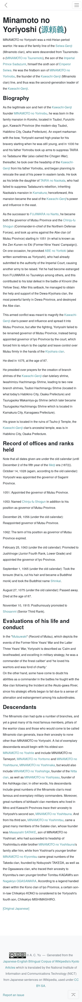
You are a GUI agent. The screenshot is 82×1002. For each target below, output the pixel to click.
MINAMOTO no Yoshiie (18, 753)
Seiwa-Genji (63, 45)
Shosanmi (10, 611)
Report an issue (13, 995)
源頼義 (52, 28)
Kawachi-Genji (51, 76)
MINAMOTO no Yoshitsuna (53, 814)
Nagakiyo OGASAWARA (19, 881)
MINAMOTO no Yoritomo (33, 759)
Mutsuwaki (19, 636)
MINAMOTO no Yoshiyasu (42, 777)
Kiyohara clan (54, 351)
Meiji (52, 465)
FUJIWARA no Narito (44, 214)
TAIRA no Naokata (52, 180)
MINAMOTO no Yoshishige (32, 771)
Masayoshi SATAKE (22, 832)
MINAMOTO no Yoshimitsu (45, 820)
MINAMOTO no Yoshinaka (37, 765)
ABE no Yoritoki (55, 250)
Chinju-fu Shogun (34, 501)
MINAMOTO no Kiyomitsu (20, 856)
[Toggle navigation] (76, 5)
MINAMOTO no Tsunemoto (24, 58)
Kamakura (40, 192)
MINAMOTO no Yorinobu (30, 113)
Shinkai (56, 581)
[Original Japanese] (16, 908)
